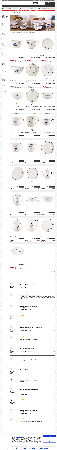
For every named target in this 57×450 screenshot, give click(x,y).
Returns (40, 0)
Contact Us (35, 0)
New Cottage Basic (4, 42)
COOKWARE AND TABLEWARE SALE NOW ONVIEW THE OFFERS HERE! (29, 8)
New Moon (3, 43)
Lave (2, 33)
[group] (32, 287)
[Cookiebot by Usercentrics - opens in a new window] (6, 448)
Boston (2, 72)
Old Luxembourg (4, 46)
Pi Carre (3, 55)
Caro (2, 23)
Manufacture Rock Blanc (4, 36)
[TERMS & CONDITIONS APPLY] (38, 10)
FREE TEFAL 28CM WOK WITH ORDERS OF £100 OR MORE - (24, 10)
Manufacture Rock (4, 35)
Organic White (3, 52)
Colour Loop (3, 25)
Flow (2, 26)
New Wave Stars (3, 45)
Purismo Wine (3, 79)
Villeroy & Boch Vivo (4, 15)
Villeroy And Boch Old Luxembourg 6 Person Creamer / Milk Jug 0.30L (31, 236)
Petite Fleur (3, 54)
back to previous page (52, 12)
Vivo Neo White (3, 64)
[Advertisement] (5, 116)
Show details (46, 448)
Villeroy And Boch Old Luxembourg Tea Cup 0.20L (47, 132)
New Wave (3, 44)
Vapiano (3, 63)
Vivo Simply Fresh (4, 65)
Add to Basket (22, 57)
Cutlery (3, 70)
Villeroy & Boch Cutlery (4, 17)
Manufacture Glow (4, 34)
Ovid (2, 78)
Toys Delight (3, 86)
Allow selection (49, 438)
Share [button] (30, 287)
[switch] (25, 448)
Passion (3, 53)
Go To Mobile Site (53, 0)
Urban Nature (3, 62)
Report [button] (28, 287)
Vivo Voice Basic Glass (4, 80)
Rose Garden (3, 56)
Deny (49, 441)
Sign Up (33, 0)
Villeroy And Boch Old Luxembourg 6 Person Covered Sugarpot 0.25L (16, 236)
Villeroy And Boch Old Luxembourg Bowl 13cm (16, 80)
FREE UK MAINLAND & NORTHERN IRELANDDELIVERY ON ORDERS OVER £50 (12, 8)
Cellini (2, 24)
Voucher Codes (43, 0)
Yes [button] (26, 287)
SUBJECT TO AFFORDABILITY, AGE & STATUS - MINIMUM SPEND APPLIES (48, 8)
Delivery (38, 0)
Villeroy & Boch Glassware (5, 16)
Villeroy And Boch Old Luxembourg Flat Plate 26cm (47, 80)
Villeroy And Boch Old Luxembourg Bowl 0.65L (16, 106)
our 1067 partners (17, 437)
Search (35, 3)
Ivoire (2, 32)
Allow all (49, 436)
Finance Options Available (48, 0)
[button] (31, 428)
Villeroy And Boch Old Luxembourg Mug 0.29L (31, 132)
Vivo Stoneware (3, 66)
